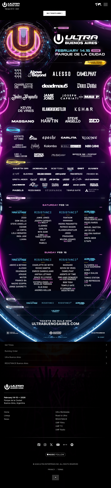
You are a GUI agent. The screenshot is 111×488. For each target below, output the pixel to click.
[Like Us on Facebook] (39, 444)
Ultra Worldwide (62, 412)
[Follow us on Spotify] (72, 444)
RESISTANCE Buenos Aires (16, 363)
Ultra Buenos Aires (13, 357)
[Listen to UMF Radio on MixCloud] (65, 444)
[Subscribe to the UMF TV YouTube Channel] (58, 444)
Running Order (11, 351)
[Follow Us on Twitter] (51, 444)
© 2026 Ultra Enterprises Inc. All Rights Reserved (55, 464)
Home (6, 412)
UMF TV (59, 426)
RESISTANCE (61, 419)
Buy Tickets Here (54, 13)
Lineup (7, 415)
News (6, 419)
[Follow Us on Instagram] (45, 444)
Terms (60, 469)
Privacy (51, 469)
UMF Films (60, 422)
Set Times (9, 345)
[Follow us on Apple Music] (55, 454)
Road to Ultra (61, 415)
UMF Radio (60, 429)
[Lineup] (55, 341)
